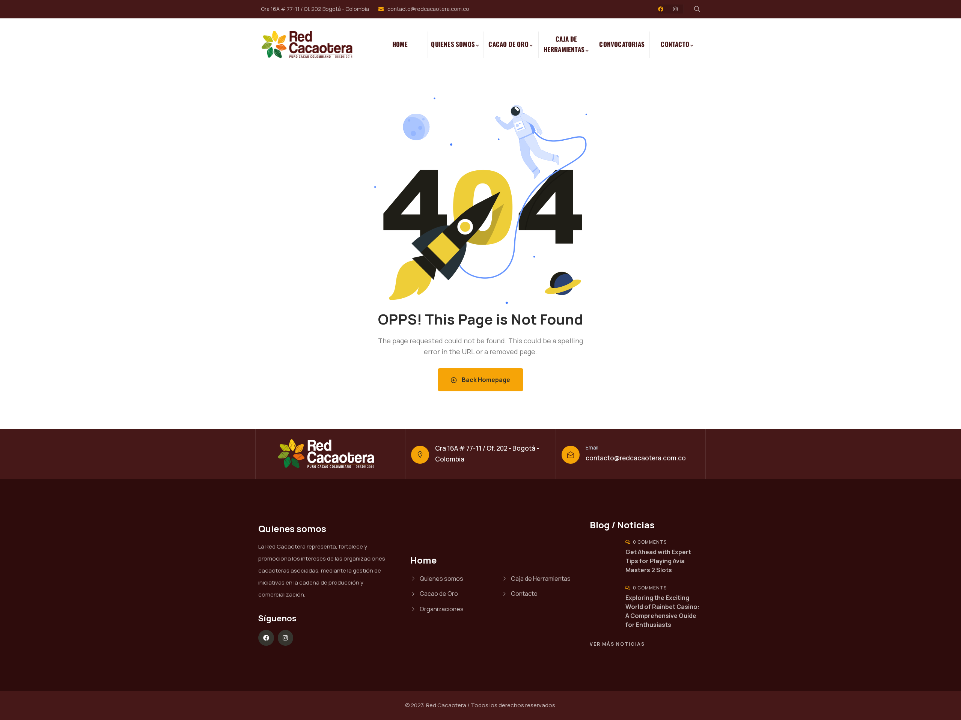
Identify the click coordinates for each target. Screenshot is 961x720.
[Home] (311, 44)
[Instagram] (675, 9)
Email (592, 447)
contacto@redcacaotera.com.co (636, 458)
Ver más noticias (617, 644)
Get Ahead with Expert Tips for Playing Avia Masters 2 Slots (658, 561)
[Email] (571, 455)
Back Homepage (485, 380)
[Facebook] (660, 9)
